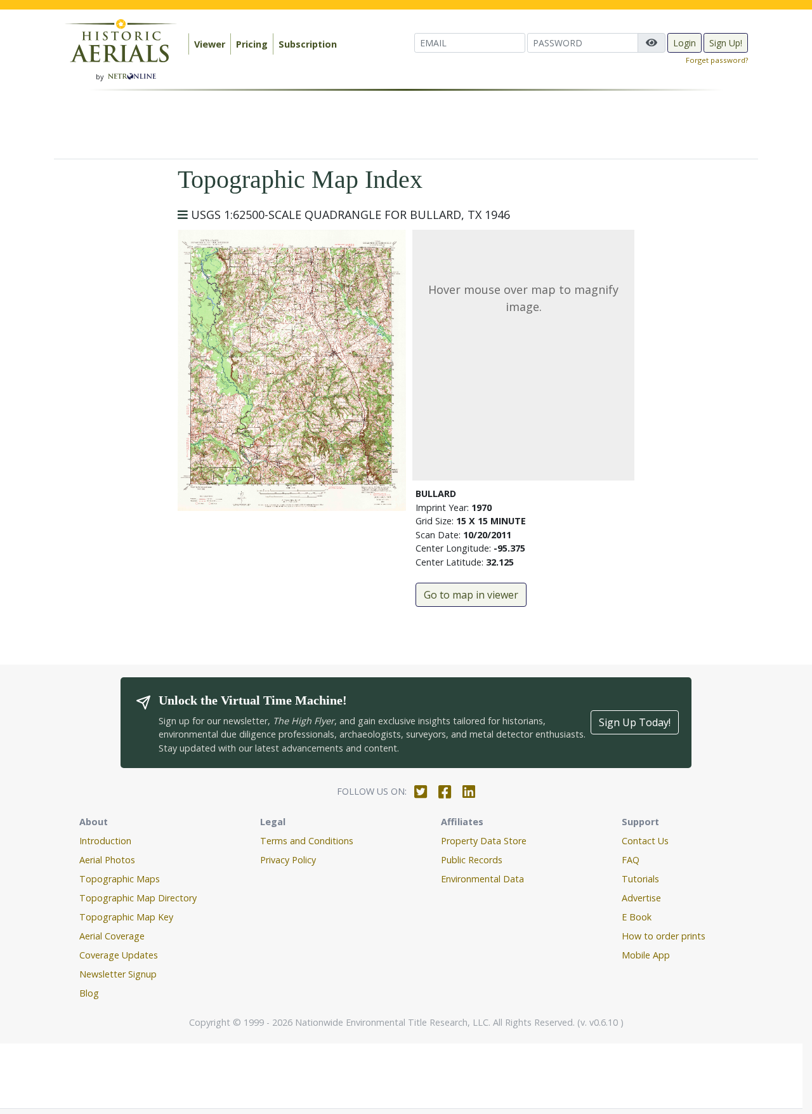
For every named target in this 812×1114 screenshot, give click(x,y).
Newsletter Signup (118, 974)
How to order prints (663, 936)
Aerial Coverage (112, 936)
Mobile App (646, 955)
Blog (89, 993)
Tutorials (640, 879)
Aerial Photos (107, 860)
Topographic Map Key (126, 917)
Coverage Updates (118, 955)
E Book (637, 917)
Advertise (641, 898)
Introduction (105, 841)
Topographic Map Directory (138, 898)
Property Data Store (484, 841)
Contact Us (645, 841)
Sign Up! (725, 43)
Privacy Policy (288, 860)
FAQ (630, 860)
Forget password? (717, 60)
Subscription (307, 44)
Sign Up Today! (635, 722)
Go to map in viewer (471, 595)
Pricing (252, 44)
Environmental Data (482, 879)
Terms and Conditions (306, 841)
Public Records (471, 860)
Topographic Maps (119, 879)
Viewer (209, 44)
